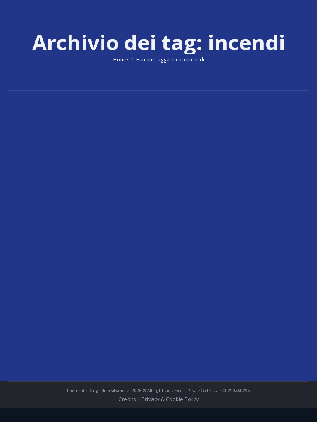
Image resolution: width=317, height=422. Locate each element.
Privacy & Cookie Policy (170, 399)
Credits (127, 399)
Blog (24, 291)
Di (46, 291)
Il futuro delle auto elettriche (76, 277)
